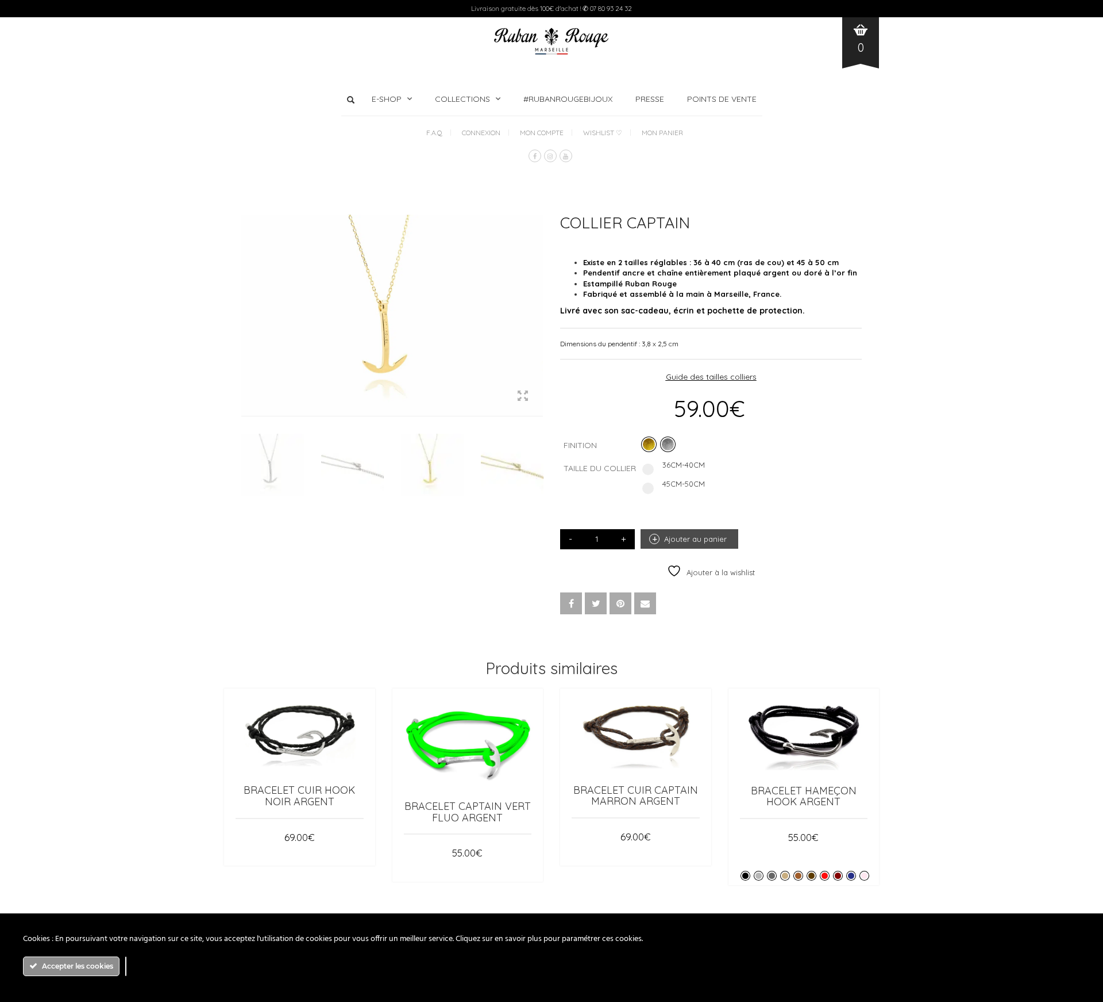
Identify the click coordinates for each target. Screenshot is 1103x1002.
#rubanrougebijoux (567, 99)
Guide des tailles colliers (711, 377)
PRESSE (649, 99)
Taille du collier (600, 468)
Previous (247, 301)
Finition (580, 445)
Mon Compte (542, 132)
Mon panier (662, 132)
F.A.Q (434, 132)
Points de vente (722, 99)
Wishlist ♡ (602, 132)
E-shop (387, 99)
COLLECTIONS (462, 99)
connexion (481, 132)
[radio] (649, 444)
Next (536, 301)
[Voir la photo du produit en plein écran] (522, 397)
